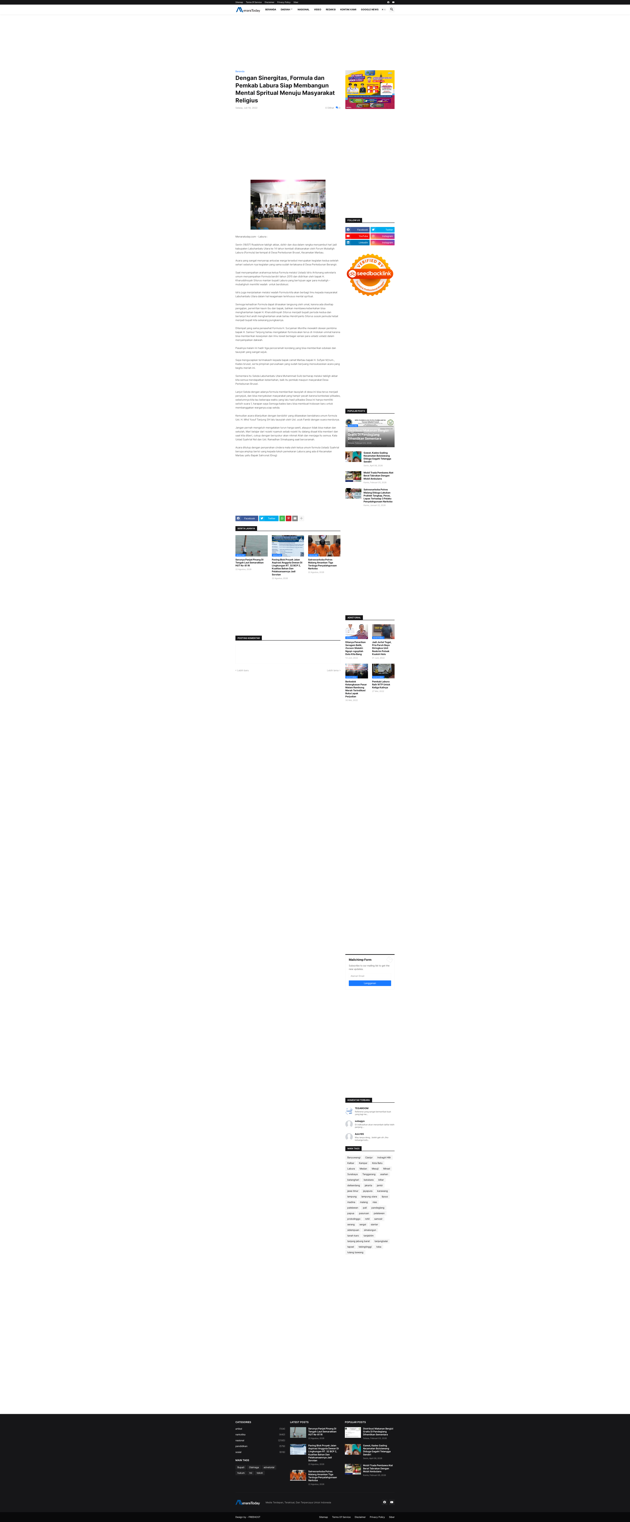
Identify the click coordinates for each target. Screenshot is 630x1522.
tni (250, 1472)
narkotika (260, 1434)
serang (351, 1224)
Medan (363, 1168)
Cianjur (369, 1157)
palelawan (352, 1207)
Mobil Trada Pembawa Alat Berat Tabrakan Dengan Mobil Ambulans (378, 475)
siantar (374, 1224)
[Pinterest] (288, 518)
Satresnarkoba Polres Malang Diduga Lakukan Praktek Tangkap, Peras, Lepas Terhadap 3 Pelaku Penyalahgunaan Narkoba (378, 495)
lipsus (385, 1196)
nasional (260, 1440)
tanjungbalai (381, 1241)
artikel (260, 1428)
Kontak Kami (348, 9)
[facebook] (388, 2)
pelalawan (379, 1213)
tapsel (350, 1246)
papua (350, 1213)
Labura (351, 1168)
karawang (382, 1191)
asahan (384, 1174)
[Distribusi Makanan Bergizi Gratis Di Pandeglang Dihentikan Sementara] (353, 1432)
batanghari (353, 1179)
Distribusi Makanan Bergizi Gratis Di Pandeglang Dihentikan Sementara (378, 1431)
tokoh (260, 1472)
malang (364, 1202)
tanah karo (353, 1235)
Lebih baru (243, 670)
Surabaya (352, 1174)
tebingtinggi (365, 1246)
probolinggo (353, 1218)
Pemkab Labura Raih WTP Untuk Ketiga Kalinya (381, 684)
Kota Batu (377, 1163)
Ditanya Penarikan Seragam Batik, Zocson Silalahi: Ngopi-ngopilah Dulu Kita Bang (355, 648)
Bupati (240, 1467)
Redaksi (331, 9)
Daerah (285, 9)
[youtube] (393, 2)
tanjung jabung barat (358, 1241)
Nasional (303, 9)
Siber (296, 2)
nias (375, 1202)
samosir (378, 1218)
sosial (260, 1452)
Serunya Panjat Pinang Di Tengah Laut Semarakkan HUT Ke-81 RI (249, 562)
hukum (241, 1472)
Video (317, 9)
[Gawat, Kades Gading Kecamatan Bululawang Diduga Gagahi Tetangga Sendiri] (353, 456)
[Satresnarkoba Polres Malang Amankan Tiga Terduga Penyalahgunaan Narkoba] (298, 1475)
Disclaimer (269, 2)
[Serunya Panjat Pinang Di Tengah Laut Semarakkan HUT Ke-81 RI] (298, 1432)
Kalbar (350, 1163)
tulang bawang (355, 1252)
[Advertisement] (315, 42)
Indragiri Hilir (384, 1157)
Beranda (270, 9)
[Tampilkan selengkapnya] (301, 518)
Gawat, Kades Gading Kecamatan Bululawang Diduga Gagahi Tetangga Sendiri (377, 457)
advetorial (269, 1467)
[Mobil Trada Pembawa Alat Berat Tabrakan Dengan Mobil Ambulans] (353, 476)
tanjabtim (369, 1235)
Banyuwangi (353, 1157)
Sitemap (239, 2)
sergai (362, 1224)
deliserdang (353, 1185)
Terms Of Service (254, 2)
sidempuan (353, 1230)
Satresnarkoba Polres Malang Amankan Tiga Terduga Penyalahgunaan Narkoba (322, 564)
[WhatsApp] (282, 518)
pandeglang (377, 1207)
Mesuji (375, 1168)
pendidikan (260, 1446)
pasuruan (364, 1213)
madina (351, 1202)
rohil (367, 1218)
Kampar (363, 1163)
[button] (384, 9)
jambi (380, 1185)
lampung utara (369, 1196)
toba (378, 1246)
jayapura (367, 1191)
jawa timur (352, 1191)
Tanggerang (369, 1174)
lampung (352, 1196)
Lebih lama (333, 670)
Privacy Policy (284, 2)
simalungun (370, 1230)
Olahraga (254, 1467)
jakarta (368, 1185)
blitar (381, 1179)
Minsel (386, 1168)
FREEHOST (254, 1517)
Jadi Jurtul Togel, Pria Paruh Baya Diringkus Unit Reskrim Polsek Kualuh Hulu (381, 648)
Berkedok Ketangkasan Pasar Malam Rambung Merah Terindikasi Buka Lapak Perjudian (356, 689)
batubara (369, 1179)
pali (365, 1207)
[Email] (295, 518)
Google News (369, 9)
